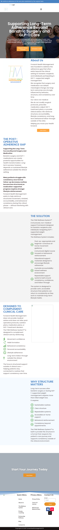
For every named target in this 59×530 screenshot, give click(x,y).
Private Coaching (21, 511)
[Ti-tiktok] (50, 513)
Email (45, 498)
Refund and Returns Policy (36, 508)
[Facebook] (48, 509)
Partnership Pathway (22, 516)
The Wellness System (22, 506)
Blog (20, 521)
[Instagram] (52, 509)
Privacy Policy (36, 499)
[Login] (9, 5)
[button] (41, 9)
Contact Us (22, 525)
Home (20, 499)
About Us (21, 502)
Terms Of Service (34, 503)
